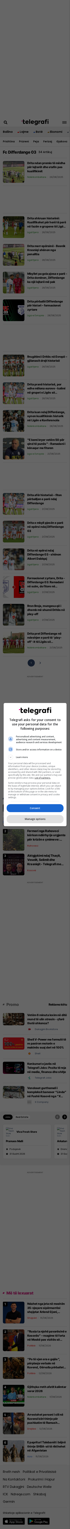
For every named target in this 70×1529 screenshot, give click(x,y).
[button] (35, 757)
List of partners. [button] (43, 777)
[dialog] (35, 764)
